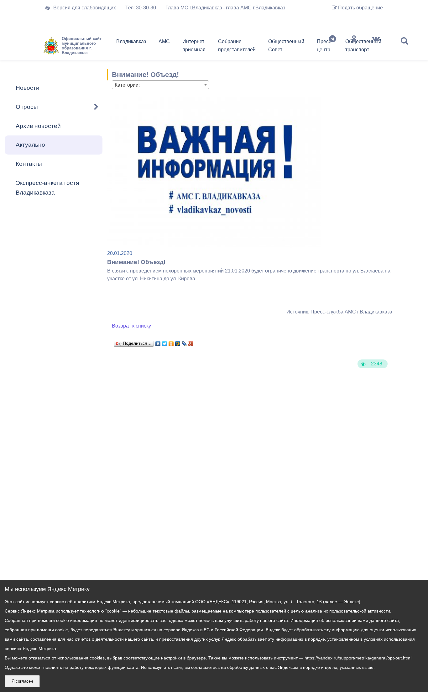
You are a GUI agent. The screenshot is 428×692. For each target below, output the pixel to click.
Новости (27, 87)
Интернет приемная (194, 45)
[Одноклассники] (354, 47)
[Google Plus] (191, 342)
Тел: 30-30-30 (140, 7)
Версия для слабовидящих (84, 7)
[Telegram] (332, 47)
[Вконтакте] (376, 47)
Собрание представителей (237, 45)
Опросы (27, 107)
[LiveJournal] (184, 342)
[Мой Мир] (178, 342)
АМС (164, 41)
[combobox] (160, 84)
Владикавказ (131, 41)
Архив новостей (38, 126)
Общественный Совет (286, 45)
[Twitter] (164, 342)
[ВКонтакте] (158, 342)
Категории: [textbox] (127, 85)
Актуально (30, 144)
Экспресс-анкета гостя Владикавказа (47, 188)
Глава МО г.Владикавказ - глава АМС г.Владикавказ (225, 7)
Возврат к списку (131, 325)
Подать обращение (360, 7)
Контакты (29, 163)
